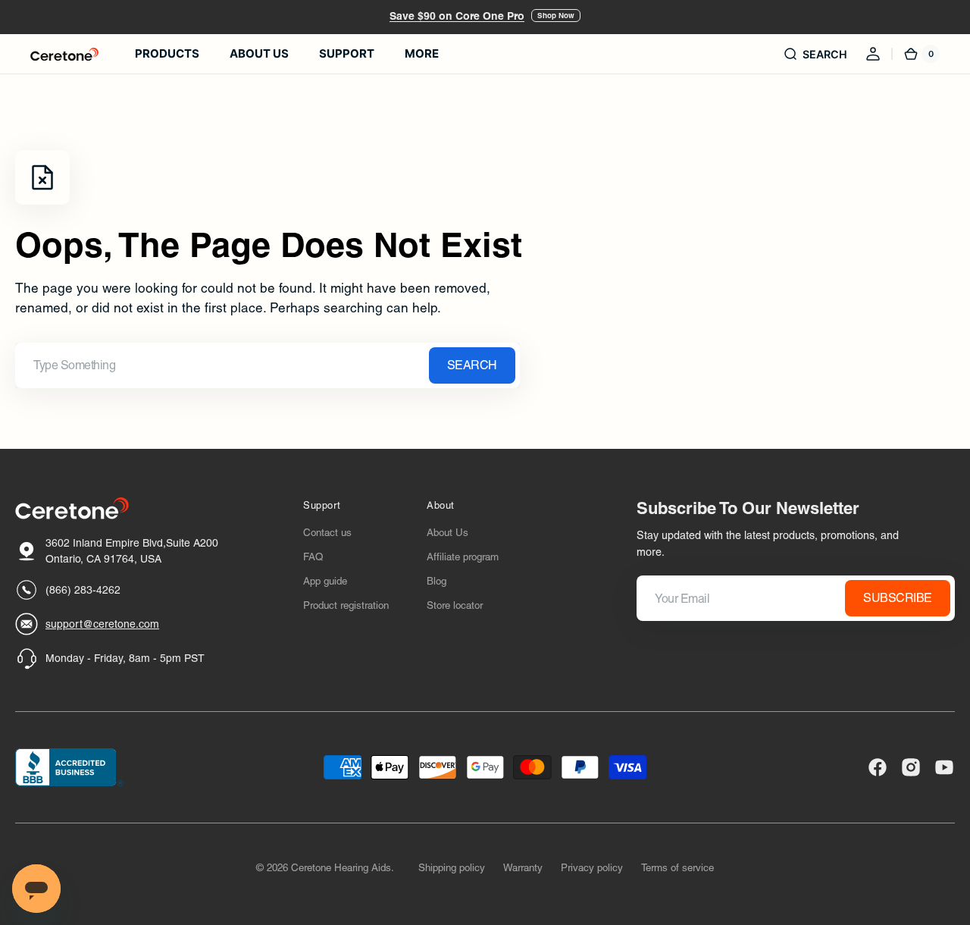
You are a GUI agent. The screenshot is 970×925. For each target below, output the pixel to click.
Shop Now (555, 15)
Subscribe (897, 598)
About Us (447, 532)
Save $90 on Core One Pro (457, 16)
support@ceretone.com (102, 624)
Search (472, 365)
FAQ (313, 557)
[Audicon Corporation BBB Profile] (69, 767)
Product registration (346, 605)
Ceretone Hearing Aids (341, 867)
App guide (325, 581)
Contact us (327, 532)
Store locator (455, 605)
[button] (815, 54)
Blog (436, 581)
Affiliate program (463, 557)
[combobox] (267, 365)
